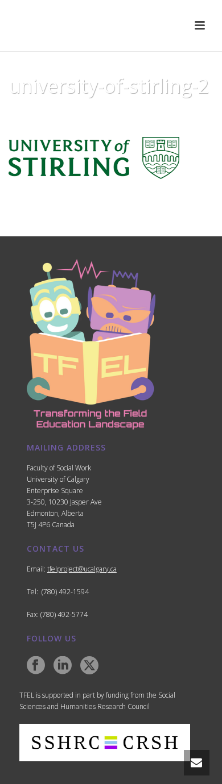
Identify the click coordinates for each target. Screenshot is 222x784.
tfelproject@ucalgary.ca (82, 569)
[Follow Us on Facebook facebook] (36, 665)
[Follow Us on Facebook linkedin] (63, 665)
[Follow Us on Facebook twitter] (89, 665)
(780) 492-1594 (65, 592)
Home (37, 115)
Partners (74, 115)
